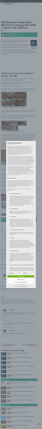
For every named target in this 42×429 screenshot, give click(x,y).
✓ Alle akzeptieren (20, 276)
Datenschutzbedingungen (23, 286)
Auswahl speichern (21, 279)
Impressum (16, 286)
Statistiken (25, 273)
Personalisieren (21, 284)
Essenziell (11, 273)
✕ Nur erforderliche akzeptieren (21, 282)
